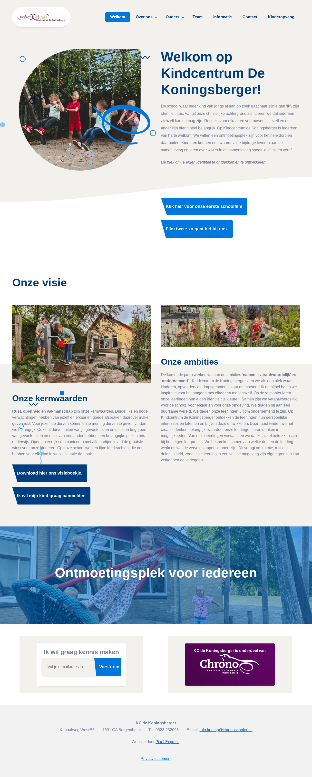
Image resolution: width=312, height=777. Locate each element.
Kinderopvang (281, 17)
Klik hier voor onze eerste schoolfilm (204, 206)
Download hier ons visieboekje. (49, 473)
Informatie (222, 17)
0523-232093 (167, 730)
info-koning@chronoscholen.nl (226, 730)
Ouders (172, 17)
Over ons (144, 17)
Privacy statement (156, 759)
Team (198, 17)
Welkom (117, 17)
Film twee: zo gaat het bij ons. (197, 228)
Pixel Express (167, 742)
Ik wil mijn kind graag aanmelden (51, 495)
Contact (250, 17)
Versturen (109, 666)
